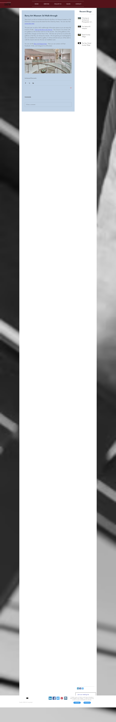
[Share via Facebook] (25, 83)
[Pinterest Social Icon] (61, 698)
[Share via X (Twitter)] (29, 83)
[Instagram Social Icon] (65, 698)
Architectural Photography (31, 78)
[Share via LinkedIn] (33, 83)
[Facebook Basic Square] (80, 688)
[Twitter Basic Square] (83, 688)
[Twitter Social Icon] (57, 698)
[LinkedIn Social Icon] (78, 688)
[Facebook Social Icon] (54, 698)
